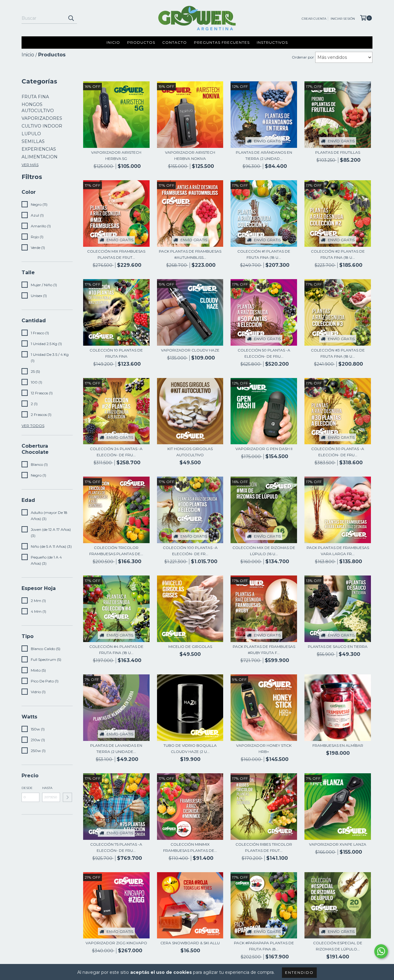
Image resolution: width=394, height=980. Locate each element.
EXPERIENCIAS (39, 149)
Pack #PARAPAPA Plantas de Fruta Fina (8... (264, 946)
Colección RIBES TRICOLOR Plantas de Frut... (263, 847)
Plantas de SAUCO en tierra (338, 646)
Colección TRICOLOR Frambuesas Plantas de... (116, 550)
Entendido (299, 972)
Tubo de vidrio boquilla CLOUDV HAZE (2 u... (190, 748)
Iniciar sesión (343, 19)
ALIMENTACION (40, 157)
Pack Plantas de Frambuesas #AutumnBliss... (190, 254)
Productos (141, 42)
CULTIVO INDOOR (42, 126)
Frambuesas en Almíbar (337, 745)
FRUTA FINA (35, 97)
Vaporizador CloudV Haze (190, 350)
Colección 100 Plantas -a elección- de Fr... (190, 550)
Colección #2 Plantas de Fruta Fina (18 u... (338, 254)
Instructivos (272, 42)
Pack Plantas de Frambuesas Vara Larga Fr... (338, 550)
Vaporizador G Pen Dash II (263, 448)
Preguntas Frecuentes (222, 42)
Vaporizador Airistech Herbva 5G (116, 155)
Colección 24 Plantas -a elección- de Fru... (116, 451)
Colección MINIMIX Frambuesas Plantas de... (190, 847)
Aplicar (67, 797)
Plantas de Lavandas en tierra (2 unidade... (116, 748)
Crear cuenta (314, 19)
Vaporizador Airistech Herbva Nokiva (190, 155)
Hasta (47, 788)
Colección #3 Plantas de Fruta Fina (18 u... (338, 353)
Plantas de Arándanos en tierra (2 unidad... (264, 155)
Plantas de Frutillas (337, 152)
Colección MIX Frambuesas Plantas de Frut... (116, 254)
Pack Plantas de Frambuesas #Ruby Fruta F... (264, 649)
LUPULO (31, 133)
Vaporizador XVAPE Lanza (337, 844)
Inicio (113, 42)
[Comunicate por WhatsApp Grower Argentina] (381, 951)
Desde (27, 788)
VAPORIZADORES (42, 118)
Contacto (174, 42)
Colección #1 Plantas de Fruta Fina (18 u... (263, 254)
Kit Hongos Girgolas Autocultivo (190, 451)
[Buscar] (71, 18)
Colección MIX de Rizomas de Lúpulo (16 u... (263, 550)
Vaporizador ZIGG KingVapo (116, 943)
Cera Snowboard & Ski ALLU (190, 943)
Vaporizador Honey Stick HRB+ (263, 748)
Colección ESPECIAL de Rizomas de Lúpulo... (337, 946)
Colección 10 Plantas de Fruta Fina (116, 353)
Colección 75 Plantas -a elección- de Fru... (116, 847)
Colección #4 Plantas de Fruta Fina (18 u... (116, 649)
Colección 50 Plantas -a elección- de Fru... (264, 353)
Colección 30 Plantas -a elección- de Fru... (337, 451)
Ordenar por (303, 57)
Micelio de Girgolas (190, 646)
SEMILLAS (33, 141)
